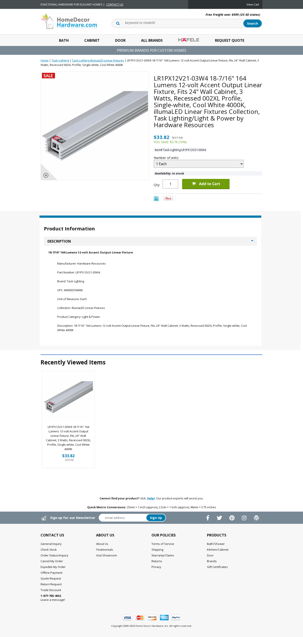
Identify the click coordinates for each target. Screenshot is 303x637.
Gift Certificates (217, 567)
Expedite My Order (53, 567)
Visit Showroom (106, 555)
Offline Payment (51, 573)
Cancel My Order (52, 561)
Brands (212, 561)
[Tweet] (156, 200)
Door (120, 40)
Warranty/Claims (163, 555)
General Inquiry (51, 544)
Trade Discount (51, 590)
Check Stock (49, 550)
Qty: (157, 184)
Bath (64, 40)
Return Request (51, 584)
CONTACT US (114, 4)
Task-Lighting (60, 60)
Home (45, 60)
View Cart (252, 4)
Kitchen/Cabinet (217, 550)
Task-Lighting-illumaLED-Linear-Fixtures (98, 60)
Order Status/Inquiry (54, 555)
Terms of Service (163, 544)
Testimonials (104, 550)
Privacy (156, 567)
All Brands (152, 40)
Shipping (157, 550)
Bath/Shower (216, 544)
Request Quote (229, 40)
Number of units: (167, 157)
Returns (157, 561)
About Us (102, 544)
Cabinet (92, 40)
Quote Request (51, 578)
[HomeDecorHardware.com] (69, 21)
